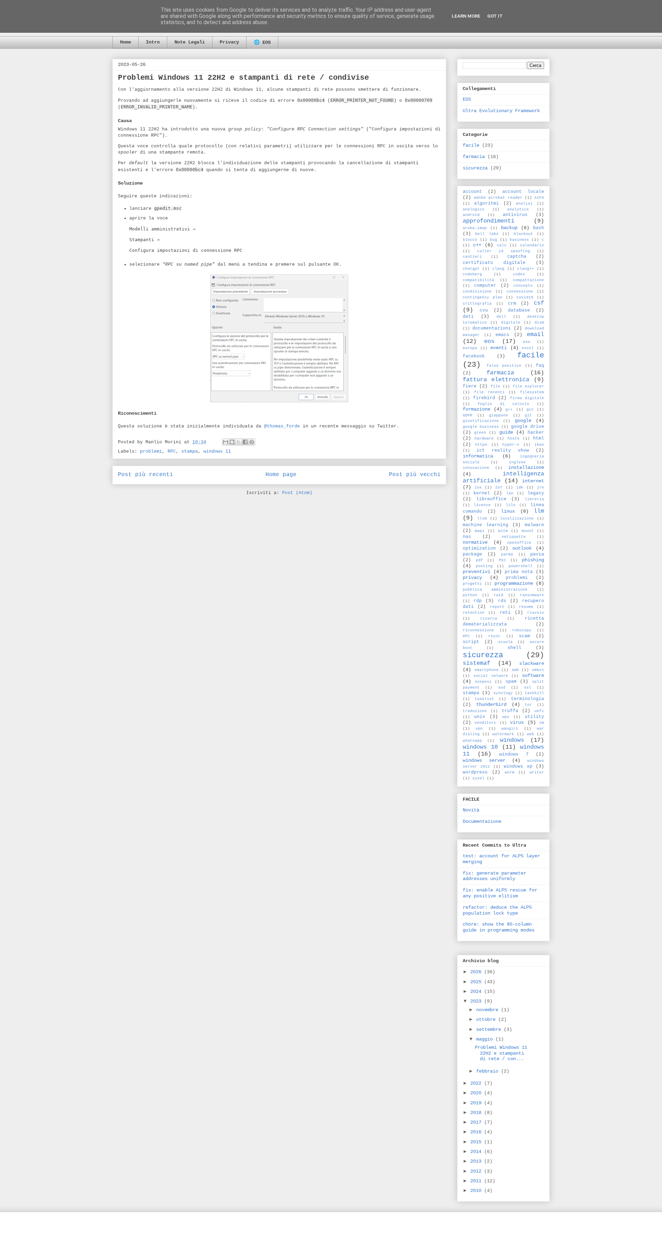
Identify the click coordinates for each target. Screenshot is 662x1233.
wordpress (475, 772)
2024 (477, 991)
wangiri (509, 729)
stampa (189, 451)
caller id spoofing (503, 251)
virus (517, 722)
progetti (472, 584)
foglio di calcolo (503, 404)
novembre (488, 1010)
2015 (477, 1142)
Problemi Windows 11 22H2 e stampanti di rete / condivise (243, 77)
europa (470, 348)
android (471, 215)
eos (489, 341)
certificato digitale (494, 262)
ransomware (532, 595)
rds (502, 601)
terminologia (527, 699)
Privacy (229, 42)
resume (526, 607)
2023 (477, 1001)
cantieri (472, 257)
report (497, 607)
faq (540, 365)
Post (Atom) (297, 492)
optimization (479, 548)
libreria (534, 499)
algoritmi (486, 203)
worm (509, 772)
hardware (484, 438)
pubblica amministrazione (495, 590)
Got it (495, 16)
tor (528, 705)
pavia (537, 554)
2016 (477, 1132)
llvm (482, 518)
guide (506, 432)
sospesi (483, 682)
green (480, 433)
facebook (474, 356)
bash (538, 228)
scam (524, 636)
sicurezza (475, 168)
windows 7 (514, 754)
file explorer (528, 386)
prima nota (519, 572)
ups (505, 717)
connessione (519, 291)
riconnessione (478, 630)
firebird (484, 398)
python (470, 595)
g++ (509, 409)
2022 (477, 1083)
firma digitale (527, 398)
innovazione (476, 468)
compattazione (528, 280)
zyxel (478, 778)
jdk (519, 487)
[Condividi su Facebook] (245, 441)
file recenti (489, 392)
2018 (477, 1112)
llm (539, 511)
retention (473, 613)
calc (501, 245)
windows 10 (480, 747)
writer (537, 772)
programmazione (513, 583)
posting (484, 566)
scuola (505, 642)
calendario (532, 245)
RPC (172, 451)
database (519, 310)
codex (519, 274)
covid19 (524, 297)
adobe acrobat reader (498, 198)
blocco (470, 240)
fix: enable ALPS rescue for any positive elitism (500, 893)
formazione (476, 409)
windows (512, 740)
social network (490, 676)
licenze (482, 505)
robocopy (521, 630)
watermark (503, 734)
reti (505, 612)
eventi (498, 348)
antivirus (515, 215)
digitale (510, 322)
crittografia (477, 304)
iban (539, 445)
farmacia (474, 156)
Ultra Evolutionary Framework (501, 111)
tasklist (484, 699)
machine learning (485, 525)
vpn (479, 729)
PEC (502, 560)
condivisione (477, 291)
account (472, 191)
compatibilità (478, 280)
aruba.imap (475, 228)
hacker (536, 432)
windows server (484, 760)
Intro (153, 42)
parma (507, 554)
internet (533, 481)
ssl (527, 687)
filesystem (532, 392)
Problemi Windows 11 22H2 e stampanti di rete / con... (501, 1053)
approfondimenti (488, 221)
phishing (533, 560)
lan (509, 493)
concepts (523, 286)
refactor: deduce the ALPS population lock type (497, 910)
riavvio (535, 613)
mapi (479, 531)
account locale (523, 191)
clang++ (525, 269)
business (519, 240)
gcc (530, 409)
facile (471, 145)
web (530, 734)
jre (540, 487)
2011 (477, 1181)
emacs (502, 335)
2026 (477, 972)
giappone (498, 415)
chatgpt (471, 269)
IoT (498, 487)
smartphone (486, 670)
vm (541, 723)
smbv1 (538, 670)
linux (508, 511)
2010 (477, 1190)
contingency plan (482, 297)
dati (468, 316)
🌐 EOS (262, 42)
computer (485, 285)
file (495, 386)
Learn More (466, 16)
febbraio (488, 1071)
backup (509, 227)
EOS (467, 99)
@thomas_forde (282, 426)
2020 (477, 1093)
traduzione (475, 711)
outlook (522, 548)
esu (526, 342)
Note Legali (189, 42)
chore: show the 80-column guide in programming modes (498, 927)
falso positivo (504, 366)
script (471, 642)
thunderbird (491, 704)
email (535, 334)
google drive (527, 426)
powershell (521, 566)
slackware (531, 663)
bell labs (486, 234)
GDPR (467, 415)
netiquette (514, 537)
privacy (472, 577)
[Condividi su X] (238, 441)
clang (498, 269)
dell (501, 317)
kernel (481, 493)
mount (528, 531)
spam (510, 681)
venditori (485, 723)
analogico (473, 209)
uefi (539, 711)
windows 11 (217, 451)
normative (475, 542)
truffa (510, 711)
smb (515, 670)
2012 (477, 1171)
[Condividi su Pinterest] (251, 441)
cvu (484, 310)
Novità (471, 810)
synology (503, 693)
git (528, 415)
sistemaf (476, 663)
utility (534, 716)
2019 (477, 1103)
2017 (477, 1122)
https (481, 445)
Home (125, 42)
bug (493, 240)
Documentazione (482, 821)
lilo (510, 505)
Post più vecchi (415, 475)
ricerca (488, 618)
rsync (494, 636)
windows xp (518, 766)
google (523, 420)
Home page (281, 475)
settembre (490, 1029)
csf (539, 303)
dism (539, 322)
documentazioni (491, 328)
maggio (485, 1039)
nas (467, 536)
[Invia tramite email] (225, 441)
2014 (477, 1151)
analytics (518, 209)
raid (498, 595)
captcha (516, 256)
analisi (524, 203)
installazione (526, 467)
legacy (536, 493)
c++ (477, 245)
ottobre (487, 1019)
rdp (477, 601)
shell (514, 647)
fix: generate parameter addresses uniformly (494, 876)
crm (512, 303)
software (533, 675)
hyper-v (510, 445)
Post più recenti (145, 475)
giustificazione (481, 421)
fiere (470, 386)
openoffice (519, 543)
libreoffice (491, 499)
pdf (479, 560)
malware (534, 525)
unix (479, 716)
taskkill (534, 693)
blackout (523, 234)
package (472, 554)
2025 (477, 982)
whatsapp (472, 741)
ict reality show (503, 450)
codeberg (472, 274)
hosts (514, 438)
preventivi (476, 571)
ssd (501, 687)
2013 (477, 1161)
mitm (503, 531)
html (538, 438)
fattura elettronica (496, 379)
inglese (517, 462)
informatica (478, 456)
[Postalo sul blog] (232, 441)
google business (481, 427)
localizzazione (517, 518)
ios (478, 487)
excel (528, 348)
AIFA (539, 198)
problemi (151, 451)
